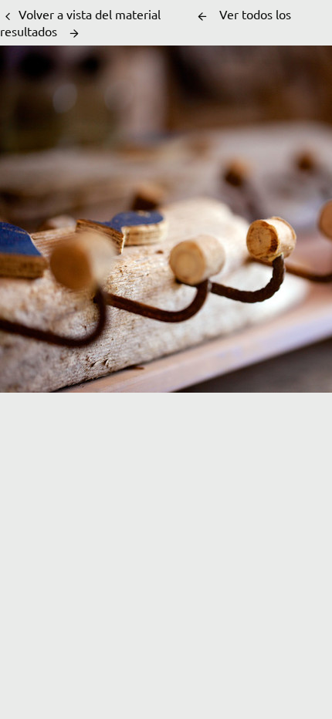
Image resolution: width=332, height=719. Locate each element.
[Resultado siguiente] (74, 33)
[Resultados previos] (202, 16)
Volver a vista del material (89, 14)
